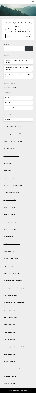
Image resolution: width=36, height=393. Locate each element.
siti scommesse (8, 236)
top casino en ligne (9, 310)
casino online (7, 170)
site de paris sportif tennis (11, 156)
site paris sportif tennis (10, 295)
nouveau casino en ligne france (13, 185)
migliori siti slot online (10, 200)
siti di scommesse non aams (12, 244)
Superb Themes (23, 390)
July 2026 (8, 97)
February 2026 (9, 107)
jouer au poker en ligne (10, 317)
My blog (7, 119)
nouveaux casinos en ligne (11, 258)
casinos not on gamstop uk (12, 368)
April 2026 (8, 102)
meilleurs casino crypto (10, 376)
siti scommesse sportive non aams (14, 280)
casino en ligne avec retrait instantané (15, 346)
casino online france (10, 251)
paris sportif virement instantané (13, 126)
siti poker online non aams (11, 192)
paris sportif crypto (9, 148)
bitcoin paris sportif (9, 361)
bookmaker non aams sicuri (12, 178)
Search (6, 44)
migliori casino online (10, 207)
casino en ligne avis (9, 383)
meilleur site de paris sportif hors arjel (14, 302)
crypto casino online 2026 (11, 266)
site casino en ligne (9, 332)
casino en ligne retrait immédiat (13, 134)
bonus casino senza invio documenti (14, 288)
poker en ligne (8, 163)
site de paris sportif (9, 324)
